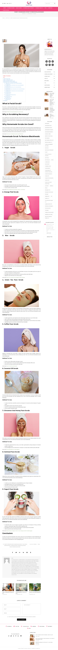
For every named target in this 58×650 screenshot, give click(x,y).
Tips (45, 82)
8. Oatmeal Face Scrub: (8, 96)
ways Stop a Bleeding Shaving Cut (48, 217)
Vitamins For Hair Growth (49, 212)
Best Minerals (47, 138)
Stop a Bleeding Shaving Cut (49, 201)
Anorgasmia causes (48, 125)
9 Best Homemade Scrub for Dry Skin (52, 115)
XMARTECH (38, 648)
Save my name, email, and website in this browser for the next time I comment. (22, 616)
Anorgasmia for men (48, 127)
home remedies (47, 168)
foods (46, 152)
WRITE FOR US (6, 10)
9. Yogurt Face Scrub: (8, 98)
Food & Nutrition (48, 71)
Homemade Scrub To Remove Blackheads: (10, 82)
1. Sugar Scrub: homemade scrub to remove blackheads (13, 83)
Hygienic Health (47, 76)
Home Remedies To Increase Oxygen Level (48, 171)
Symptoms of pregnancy (49, 206)
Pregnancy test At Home (49, 192)
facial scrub (24, 544)
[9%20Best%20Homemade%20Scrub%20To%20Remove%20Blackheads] (12, 552)
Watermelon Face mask (48, 214)
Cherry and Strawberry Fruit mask (49, 145)
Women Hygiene (47, 87)
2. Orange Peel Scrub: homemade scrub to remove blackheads (14, 85)
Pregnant (46, 194)
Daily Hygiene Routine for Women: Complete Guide (52, 95)
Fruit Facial (47, 157)
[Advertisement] (29, 28)
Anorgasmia (47, 123)
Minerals (51, 185)
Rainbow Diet (47, 196)
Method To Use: (8, 84)
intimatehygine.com (48, 49)
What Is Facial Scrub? (7, 78)
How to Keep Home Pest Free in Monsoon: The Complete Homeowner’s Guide (52, 102)
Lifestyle (23, 13)
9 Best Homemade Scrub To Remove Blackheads (13, 544)
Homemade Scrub (7, 545)
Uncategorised (47, 85)
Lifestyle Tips (47, 180)
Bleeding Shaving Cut (48, 142)
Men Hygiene (47, 80)
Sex (51, 196)
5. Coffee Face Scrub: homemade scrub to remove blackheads (14, 90)
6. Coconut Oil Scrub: (8, 92)
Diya (35, 13)
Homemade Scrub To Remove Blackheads (18, 545)
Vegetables (47, 210)
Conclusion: (5, 100)
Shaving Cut (47, 198)
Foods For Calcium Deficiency (48, 155)
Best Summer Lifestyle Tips (49, 140)
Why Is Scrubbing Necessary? (8, 79)
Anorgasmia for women (49, 129)
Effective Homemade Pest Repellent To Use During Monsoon (52, 109)
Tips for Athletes (47, 208)
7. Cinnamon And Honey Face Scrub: (10, 94)
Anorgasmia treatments (49, 131)
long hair (46, 185)
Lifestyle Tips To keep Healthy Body (48, 183)
